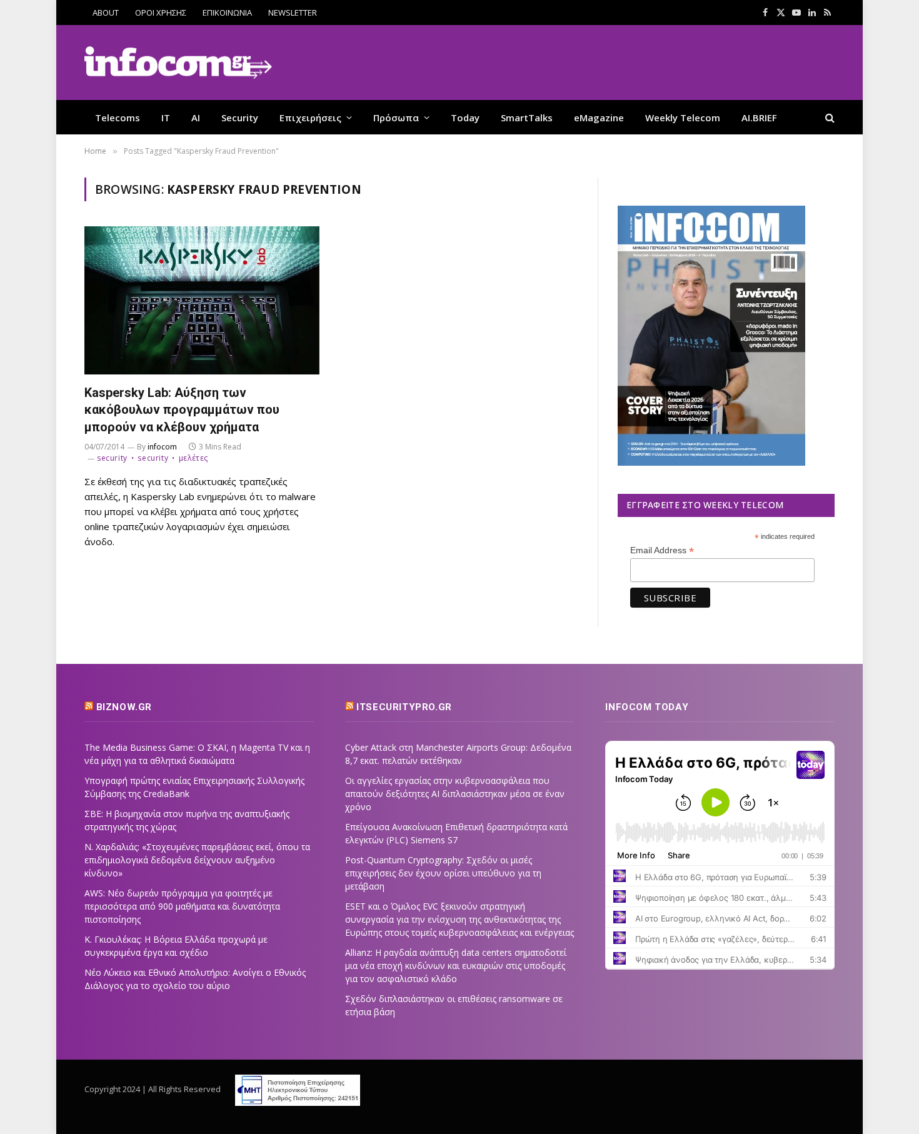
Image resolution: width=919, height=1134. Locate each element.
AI (195, 117)
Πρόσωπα (396, 117)
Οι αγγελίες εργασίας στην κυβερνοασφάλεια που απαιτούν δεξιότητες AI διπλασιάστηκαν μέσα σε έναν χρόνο (455, 794)
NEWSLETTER (292, 12)
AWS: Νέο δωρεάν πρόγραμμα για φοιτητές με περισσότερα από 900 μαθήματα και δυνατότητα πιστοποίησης (182, 906)
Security (239, 117)
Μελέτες (193, 458)
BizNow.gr (124, 707)
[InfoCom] (178, 63)
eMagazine (599, 117)
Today (465, 117)
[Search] (829, 117)
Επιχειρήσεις (310, 117)
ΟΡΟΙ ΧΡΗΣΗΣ (160, 12)
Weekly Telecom (682, 117)
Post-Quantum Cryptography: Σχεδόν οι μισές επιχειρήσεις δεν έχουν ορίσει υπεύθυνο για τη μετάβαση (443, 873)
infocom (162, 446)
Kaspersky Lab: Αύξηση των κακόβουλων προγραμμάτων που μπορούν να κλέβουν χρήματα (181, 409)
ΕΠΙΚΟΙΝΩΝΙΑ (227, 12)
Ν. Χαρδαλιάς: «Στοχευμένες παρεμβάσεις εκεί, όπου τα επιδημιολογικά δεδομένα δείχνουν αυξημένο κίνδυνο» (197, 860)
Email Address (662, 550)
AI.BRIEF (759, 117)
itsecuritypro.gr (404, 707)
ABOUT (106, 12)
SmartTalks (527, 117)
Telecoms (117, 117)
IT (165, 117)
